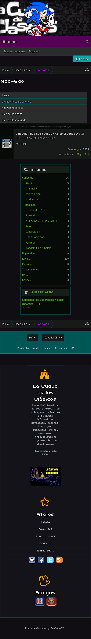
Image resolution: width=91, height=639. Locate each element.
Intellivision (32, 199)
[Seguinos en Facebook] (41, 563)
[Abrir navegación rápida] (87, 70)
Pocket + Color (38, 210)
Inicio (45, 522)
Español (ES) (52, 337)
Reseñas (27, 264)
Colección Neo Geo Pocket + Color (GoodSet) (47, 133)
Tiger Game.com (35, 237)
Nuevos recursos (12, 107)
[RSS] (59, 563)
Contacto (23, 348)
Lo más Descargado (14, 120)
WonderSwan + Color (38, 247)
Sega (28, 226)
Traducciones (30, 269)
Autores (34, 51)
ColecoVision (33, 194)
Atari (28, 183)
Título (5, 95)
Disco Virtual (45, 536)
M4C (38, 304)
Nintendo (30, 215)
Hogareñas (29, 253)
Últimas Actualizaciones (16, 101)
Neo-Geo (30, 204)
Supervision (32, 231)
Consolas (27, 177)
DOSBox (26, 280)
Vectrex (30, 242)
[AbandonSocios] (40, 605)
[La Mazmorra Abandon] (51, 605)
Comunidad (45, 529)
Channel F (31, 188)
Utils (25, 275)
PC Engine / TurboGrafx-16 (41, 221)
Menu (11, 41)
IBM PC (26, 258)
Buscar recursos (14, 51)
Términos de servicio (55, 348)
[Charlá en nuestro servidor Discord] (32, 563)
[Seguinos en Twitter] (50, 563)
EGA (31, 337)
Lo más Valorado (42, 292)
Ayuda (35, 348)
